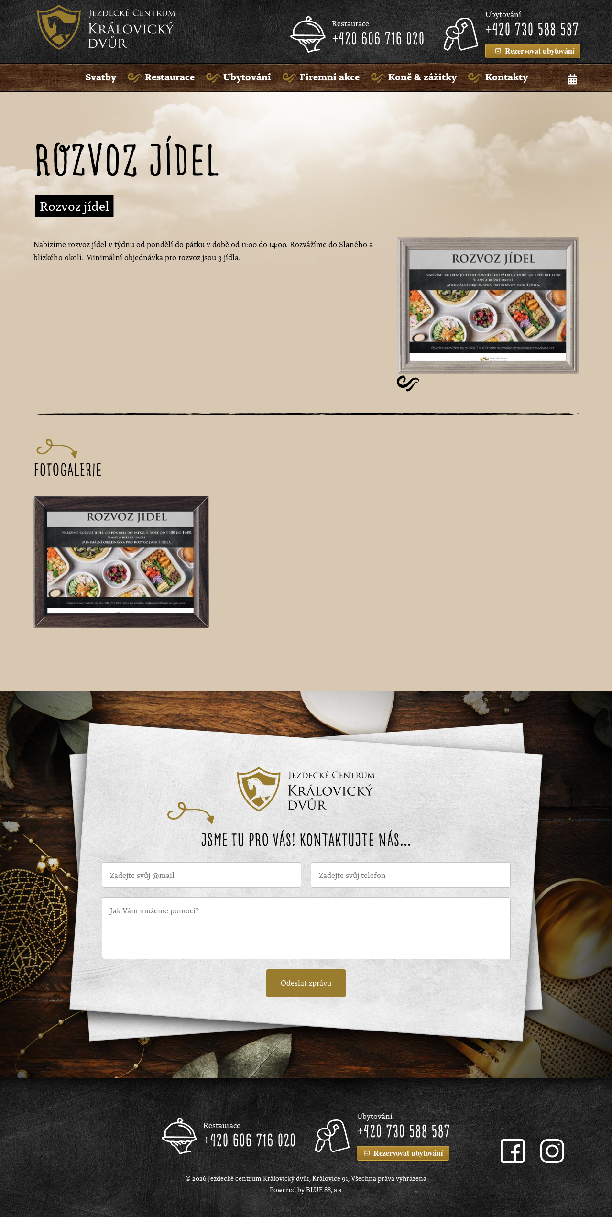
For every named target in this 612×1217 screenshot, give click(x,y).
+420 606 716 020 (378, 39)
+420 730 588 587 (532, 30)
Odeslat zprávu (306, 982)
